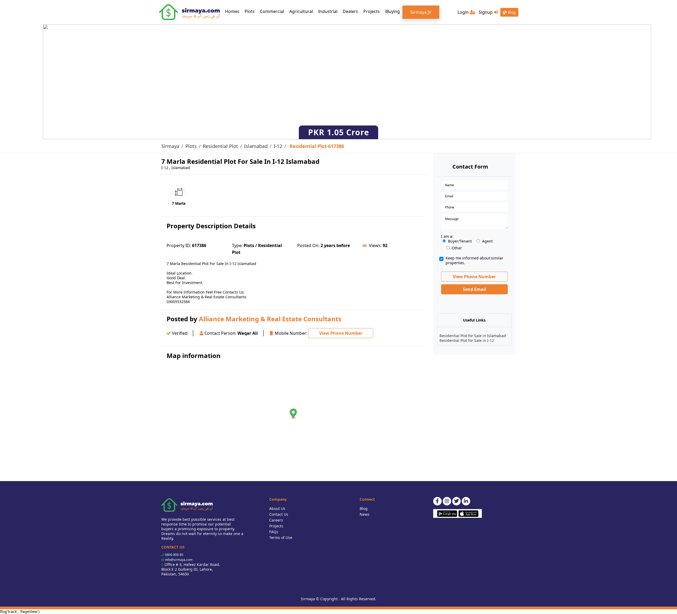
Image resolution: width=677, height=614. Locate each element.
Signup (486, 12)
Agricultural (301, 11)
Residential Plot (220, 146)
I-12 (278, 146)
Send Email (474, 289)
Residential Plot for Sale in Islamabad (473, 335)
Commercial (272, 11)
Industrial (327, 11)
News (364, 514)
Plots (250, 11)
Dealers (350, 11)
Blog (511, 12)
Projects (371, 11)
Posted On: (308, 245)
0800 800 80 (174, 554)
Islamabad (256, 146)
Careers (276, 520)
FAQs (273, 531)
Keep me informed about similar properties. (474, 260)
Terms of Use (280, 537)
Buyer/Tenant (460, 241)
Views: (375, 245)
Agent (487, 241)
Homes (233, 11)
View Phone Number (340, 333)
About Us (277, 508)
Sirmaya (170, 146)
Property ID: (179, 245)
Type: (237, 245)
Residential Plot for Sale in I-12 (467, 340)
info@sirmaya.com (179, 559)
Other (457, 248)
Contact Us (278, 514)
